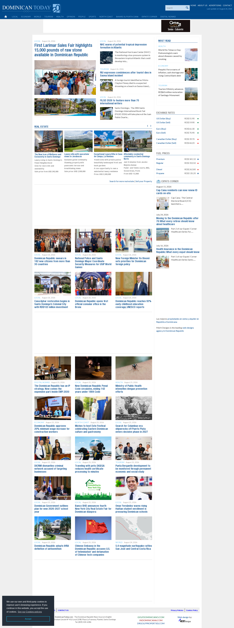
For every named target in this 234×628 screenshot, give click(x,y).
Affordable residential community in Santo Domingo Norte (107, 156)
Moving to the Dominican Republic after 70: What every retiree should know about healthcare (177, 221)
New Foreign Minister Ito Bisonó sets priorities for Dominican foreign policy (133, 261)
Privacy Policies (177, 610)
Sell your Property (144, 181)
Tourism (48, 16)
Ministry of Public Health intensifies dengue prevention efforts (131, 389)
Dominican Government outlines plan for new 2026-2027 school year (51, 509)
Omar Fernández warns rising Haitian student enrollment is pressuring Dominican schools (131, 509)
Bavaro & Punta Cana (127, 16)
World (37, 16)
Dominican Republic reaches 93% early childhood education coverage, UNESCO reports (133, 304)
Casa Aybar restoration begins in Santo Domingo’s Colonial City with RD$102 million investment (52, 304)
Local (15, 16)
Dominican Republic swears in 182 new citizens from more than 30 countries (52, 261)
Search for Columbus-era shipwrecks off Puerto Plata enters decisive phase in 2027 (132, 429)
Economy (26, 16)
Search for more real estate (122, 181)
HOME (193, 5)
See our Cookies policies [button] (30, 612)
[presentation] (147, 125)
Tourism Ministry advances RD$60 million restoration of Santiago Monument (170, 92)
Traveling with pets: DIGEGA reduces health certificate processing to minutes (89, 469)
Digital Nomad (168, 16)
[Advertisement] (93, 26)
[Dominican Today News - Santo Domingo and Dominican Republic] (31, 8)
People (81, 16)
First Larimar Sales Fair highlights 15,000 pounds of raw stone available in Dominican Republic (63, 50)
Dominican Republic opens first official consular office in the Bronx (91, 304)
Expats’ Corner (149, 16)
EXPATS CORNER (169, 181)
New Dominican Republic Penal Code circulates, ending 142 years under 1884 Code (91, 389)
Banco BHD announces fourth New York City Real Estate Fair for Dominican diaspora (93, 509)
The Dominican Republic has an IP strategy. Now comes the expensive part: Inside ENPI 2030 (52, 389)
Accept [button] (28, 619)
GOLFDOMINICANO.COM (151, 617)
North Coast (106, 16)
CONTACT (227, 5)
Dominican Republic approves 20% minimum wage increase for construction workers (52, 429)
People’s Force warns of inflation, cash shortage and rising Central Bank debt (170, 72)
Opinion (71, 16)
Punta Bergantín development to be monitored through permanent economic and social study (133, 469)
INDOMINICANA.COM (150, 620)
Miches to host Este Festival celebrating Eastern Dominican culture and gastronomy (91, 429)
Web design (183, 617)
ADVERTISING (215, 5)
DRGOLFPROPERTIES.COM (151, 623)
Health (60, 16)
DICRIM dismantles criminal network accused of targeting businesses (50, 469)
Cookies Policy (192, 610)
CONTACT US (63, 610)
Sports (92, 16)
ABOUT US (202, 5)
